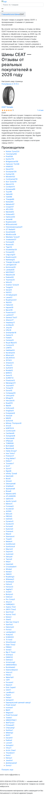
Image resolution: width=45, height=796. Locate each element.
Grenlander (11, 333)
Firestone (10, 380)
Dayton (9, 551)
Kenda (9, 572)
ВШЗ (8, 710)
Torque (9, 388)
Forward (10, 252)
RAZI (8, 735)
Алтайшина (11, 295)
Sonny (8, 765)
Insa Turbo (10, 453)
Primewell (10, 725)
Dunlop (10, 174)
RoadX (9, 403)
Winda (9, 569)
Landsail (10, 270)
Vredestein (11, 239)
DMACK (9, 657)
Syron (8, 468)
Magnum (9, 712)
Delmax (9, 660)
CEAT (8, 690)
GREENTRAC (11, 720)
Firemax (9, 531)
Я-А (17, 84)
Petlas (8, 697)
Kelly (8, 562)
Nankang (10, 260)
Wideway (10, 579)
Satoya (9, 556)
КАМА (9, 166)
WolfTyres (10, 723)
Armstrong (10, 662)
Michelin (10, 177)
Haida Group (11, 451)
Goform (9, 421)
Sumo (9, 375)
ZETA (9, 360)
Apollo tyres (11, 501)
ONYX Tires (11, 609)
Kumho (10, 159)
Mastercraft (11, 494)
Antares (10, 363)
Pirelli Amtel (11, 705)
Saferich (9, 499)
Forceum (9, 682)
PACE (8, 675)
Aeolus (9, 416)
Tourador (10, 463)
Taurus (9, 559)
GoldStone (10, 544)
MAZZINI (10, 272)
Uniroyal (10, 395)
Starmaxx (10, 536)
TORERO (10, 443)
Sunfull (9, 368)
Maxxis (10, 184)
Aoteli (8, 592)
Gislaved (10, 214)
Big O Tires (10, 652)
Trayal (9, 539)
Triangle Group (13, 262)
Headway (10, 322)
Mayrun (9, 549)
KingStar (10, 411)
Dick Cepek (11, 687)
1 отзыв (40, 110)
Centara (10, 340)
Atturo (9, 602)
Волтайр (10, 446)
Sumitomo (10, 546)
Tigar (9, 247)
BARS (9, 373)
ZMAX (9, 574)
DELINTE (10, 358)
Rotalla (9, 370)
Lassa (9, 297)
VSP (8, 680)
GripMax (10, 486)
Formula (10, 242)
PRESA (9, 516)
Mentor (9, 504)
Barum (9, 310)
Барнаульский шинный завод (18, 702)
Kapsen (9, 307)
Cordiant (10, 187)
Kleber (9, 461)
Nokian (9, 202)
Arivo (8, 426)
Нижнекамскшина (14, 227)
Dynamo (9, 521)
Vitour (8, 748)
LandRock (10, 692)
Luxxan (9, 743)
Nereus (9, 758)
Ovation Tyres (12, 285)
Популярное (7, 84)
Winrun (9, 514)
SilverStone (11, 642)
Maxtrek (9, 476)
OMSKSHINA (11, 665)
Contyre (10, 345)
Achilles (10, 325)
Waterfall (10, 677)
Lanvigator (11, 265)
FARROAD (10, 604)
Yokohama (11, 154)
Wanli (8, 406)
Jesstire (9, 760)
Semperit (10, 700)
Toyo (9, 192)
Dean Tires (10, 645)
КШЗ (9, 292)
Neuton (9, 685)
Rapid (8, 471)
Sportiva (10, 612)
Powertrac (11, 312)
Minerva (10, 355)
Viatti (9, 197)
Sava (9, 290)
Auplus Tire (11, 607)
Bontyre (9, 594)
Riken (8, 534)
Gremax (9, 655)
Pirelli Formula (11, 715)
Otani (8, 619)
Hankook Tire (12, 164)
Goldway (10, 582)
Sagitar (9, 589)
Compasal (10, 393)
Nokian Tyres (12, 151)
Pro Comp (10, 599)
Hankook (10, 217)
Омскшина (10, 484)
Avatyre (9, 634)
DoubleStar (11, 249)
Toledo (9, 718)
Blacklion (10, 448)
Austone (9, 554)
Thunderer (10, 753)
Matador (10, 204)
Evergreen (10, 413)
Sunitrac (9, 730)
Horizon (9, 587)
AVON (8, 511)
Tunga (9, 287)
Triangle (10, 199)
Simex (9, 481)
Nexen (10, 169)
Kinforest (10, 408)
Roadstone (11, 222)
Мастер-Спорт (12, 622)
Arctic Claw (11, 750)
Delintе (9, 519)
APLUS (9, 209)
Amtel (9, 219)
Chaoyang (10, 728)
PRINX (9, 647)
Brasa (8, 491)
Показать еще (7, 770)
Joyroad (10, 385)
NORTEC (10, 428)
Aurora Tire (11, 614)
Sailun (9, 194)
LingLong (10, 255)
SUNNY (10, 378)
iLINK (9, 348)
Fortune (9, 526)
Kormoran (10, 267)
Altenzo (10, 320)
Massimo (10, 275)
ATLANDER (11, 496)
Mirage (9, 398)
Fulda (9, 338)
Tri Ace (9, 640)
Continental (11, 179)
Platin (8, 695)
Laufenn (10, 315)
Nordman (10, 353)
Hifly (8, 330)
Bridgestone (12, 161)
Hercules (10, 400)
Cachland (10, 433)
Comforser (10, 431)
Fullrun (9, 584)
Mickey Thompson (13, 423)
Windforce (11, 234)
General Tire (11, 317)
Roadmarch (11, 300)
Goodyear (11, 171)
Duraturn (10, 524)
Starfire (9, 624)
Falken (9, 305)
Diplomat (10, 627)
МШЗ (8, 418)
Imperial (9, 564)
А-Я (13, 84)
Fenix (8, 755)
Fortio (9, 629)
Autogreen (10, 436)
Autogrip (9, 745)
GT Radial (10, 229)
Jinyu (9, 327)
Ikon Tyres (11, 182)
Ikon (8, 466)
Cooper (10, 207)
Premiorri (10, 456)
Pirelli (9, 156)
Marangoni (11, 383)
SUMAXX (10, 637)
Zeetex (9, 335)
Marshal (10, 212)
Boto (8, 478)
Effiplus (9, 441)
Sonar (8, 650)
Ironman (9, 707)
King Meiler (11, 458)
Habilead (10, 350)
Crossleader (11, 567)
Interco (9, 672)
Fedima (9, 740)
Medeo (9, 541)
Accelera (10, 509)
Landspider (11, 632)
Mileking (9, 733)
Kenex (9, 617)
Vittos (9, 365)
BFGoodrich (11, 224)
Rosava (10, 244)
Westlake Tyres (13, 237)
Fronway (10, 506)
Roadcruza (11, 257)
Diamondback (12, 670)
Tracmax (10, 280)
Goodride (10, 232)
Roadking (10, 577)
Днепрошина (11, 763)
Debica (9, 597)
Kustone (9, 529)
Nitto (9, 282)
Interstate (10, 438)
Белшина (10, 189)
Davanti (9, 738)
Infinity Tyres (11, 473)
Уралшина (10, 489)
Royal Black (11, 343)
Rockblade (10, 667)
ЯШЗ (9, 302)
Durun (9, 390)
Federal (10, 277)
